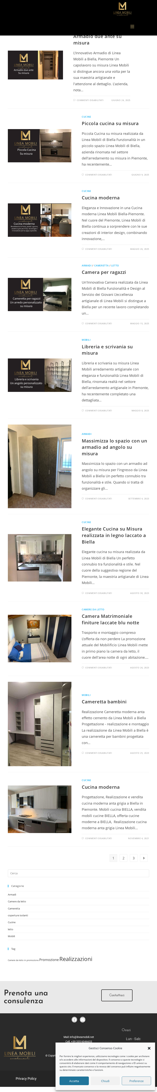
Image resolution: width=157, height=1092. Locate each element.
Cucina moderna (101, 197)
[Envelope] (82, 1019)
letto (115, 265)
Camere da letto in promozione (23, 960)
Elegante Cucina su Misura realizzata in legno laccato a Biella (114, 535)
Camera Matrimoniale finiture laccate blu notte (110, 619)
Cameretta (101, 265)
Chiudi (105, 1081)
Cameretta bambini (104, 701)
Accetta (74, 1081)
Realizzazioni (75, 959)
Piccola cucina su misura (110, 123)
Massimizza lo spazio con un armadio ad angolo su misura (114, 447)
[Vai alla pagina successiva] (144, 858)
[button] (149, 1048)
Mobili (86, 339)
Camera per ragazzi (104, 272)
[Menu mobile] (132, 26)
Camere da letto (93, 609)
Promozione (49, 959)
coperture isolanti (18, 915)
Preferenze (136, 1081)
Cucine (86, 116)
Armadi (87, 265)
